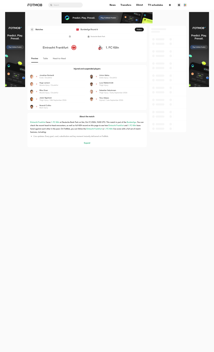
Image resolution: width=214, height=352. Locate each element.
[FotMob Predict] (15, 49)
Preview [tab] (34, 58)
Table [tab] (45, 58)
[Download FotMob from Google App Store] (185, 5)
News (113, 5)
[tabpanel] (107, 86)
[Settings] (170, 5)
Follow (139, 30)
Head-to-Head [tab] (59, 58)
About (139, 5)
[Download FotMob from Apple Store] (179, 5)
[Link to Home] (34, 5)
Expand (87, 143)
